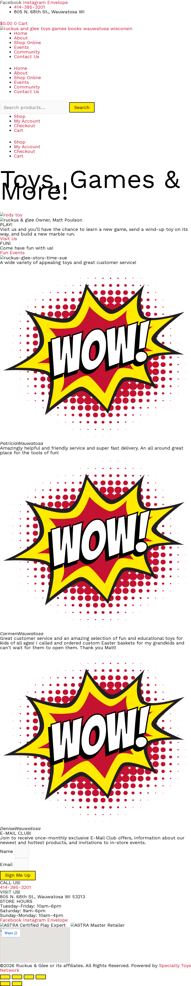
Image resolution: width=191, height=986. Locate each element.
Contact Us (26, 56)
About (21, 38)
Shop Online (27, 42)
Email (7, 864)
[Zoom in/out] (5, 977)
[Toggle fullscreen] (17, 977)
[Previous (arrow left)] (5, 983)
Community (27, 52)
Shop (19, 116)
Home (20, 33)
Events (21, 47)
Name (7, 851)
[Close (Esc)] (41, 977)
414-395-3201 (15, 887)
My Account (27, 121)
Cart (18, 130)
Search (81, 107)
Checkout (24, 125)
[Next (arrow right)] (17, 983)
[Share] (29, 977)
